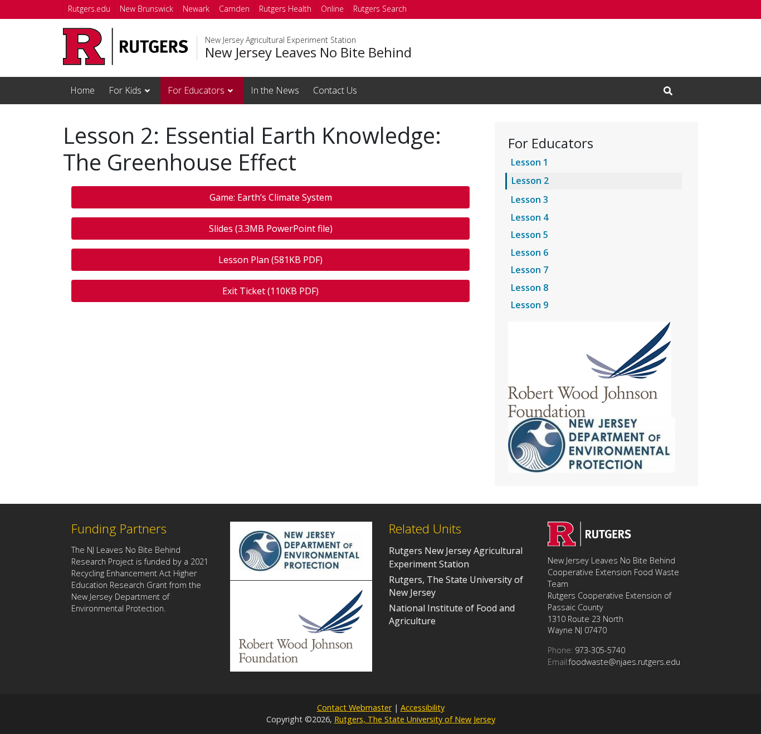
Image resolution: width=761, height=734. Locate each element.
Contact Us (335, 90)
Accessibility (423, 707)
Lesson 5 (529, 235)
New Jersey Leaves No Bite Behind (308, 52)
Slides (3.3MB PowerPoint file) (271, 228)
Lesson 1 (529, 162)
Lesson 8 (529, 287)
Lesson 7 (529, 270)
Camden (234, 8)
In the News (275, 90)
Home (82, 90)
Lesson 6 (529, 252)
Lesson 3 (529, 199)
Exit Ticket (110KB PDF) (270, 291)
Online (332, 8)
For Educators (196, 90)
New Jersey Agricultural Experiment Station (280, 40)
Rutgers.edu (89, 8)
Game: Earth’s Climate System (270, 197)
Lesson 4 (529, 217)
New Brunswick (146, 8)
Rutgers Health (285, 8)
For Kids (125, 90)
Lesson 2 (530, 180)
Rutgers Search (380, 8)
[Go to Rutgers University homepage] (125, 46)
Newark (196, 8)
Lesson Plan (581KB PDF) (270, 260)
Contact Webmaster (354, 707)
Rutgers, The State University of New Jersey (414, 719)
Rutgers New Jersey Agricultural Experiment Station (456, 557)
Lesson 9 (529, 305)
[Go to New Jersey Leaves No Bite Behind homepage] (589, 543)
